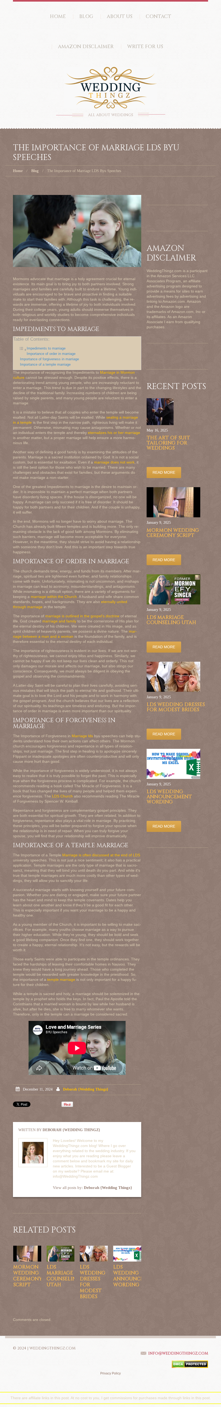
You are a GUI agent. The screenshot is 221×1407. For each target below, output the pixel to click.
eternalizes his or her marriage (114, 432)
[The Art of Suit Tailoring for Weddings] (160, 411)
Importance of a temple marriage (45, 364)
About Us (119, 16)
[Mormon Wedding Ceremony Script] (27, 1253)
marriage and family (59, 621)
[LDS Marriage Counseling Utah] (61, 1253)
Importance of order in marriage (51, 354)
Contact (158, 16)
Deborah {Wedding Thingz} (85, 1089)
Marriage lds (82, 736)
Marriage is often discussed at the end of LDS (101, 855)
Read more (164, 472)
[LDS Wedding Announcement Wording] (127, 1253)
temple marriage (61, 979)
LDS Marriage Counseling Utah (63, 1276)
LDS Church (62, 796)
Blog (86, 16)
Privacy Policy (110, 1373)
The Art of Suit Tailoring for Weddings (168, 442)
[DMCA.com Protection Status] (190, 1364)
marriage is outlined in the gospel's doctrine (82, 616)
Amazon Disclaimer (86, 46)
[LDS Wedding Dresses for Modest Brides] (94, 1253)
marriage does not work (114, 462)
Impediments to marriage (46, 348)
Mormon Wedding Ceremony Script (27, 1276)
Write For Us (145, 46)
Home (58, 16)
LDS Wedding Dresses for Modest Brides (92, 1282)
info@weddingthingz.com (178, 1353)
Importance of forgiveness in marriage (49, 359)
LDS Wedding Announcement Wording (135, 1276)
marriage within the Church (54, 596)
